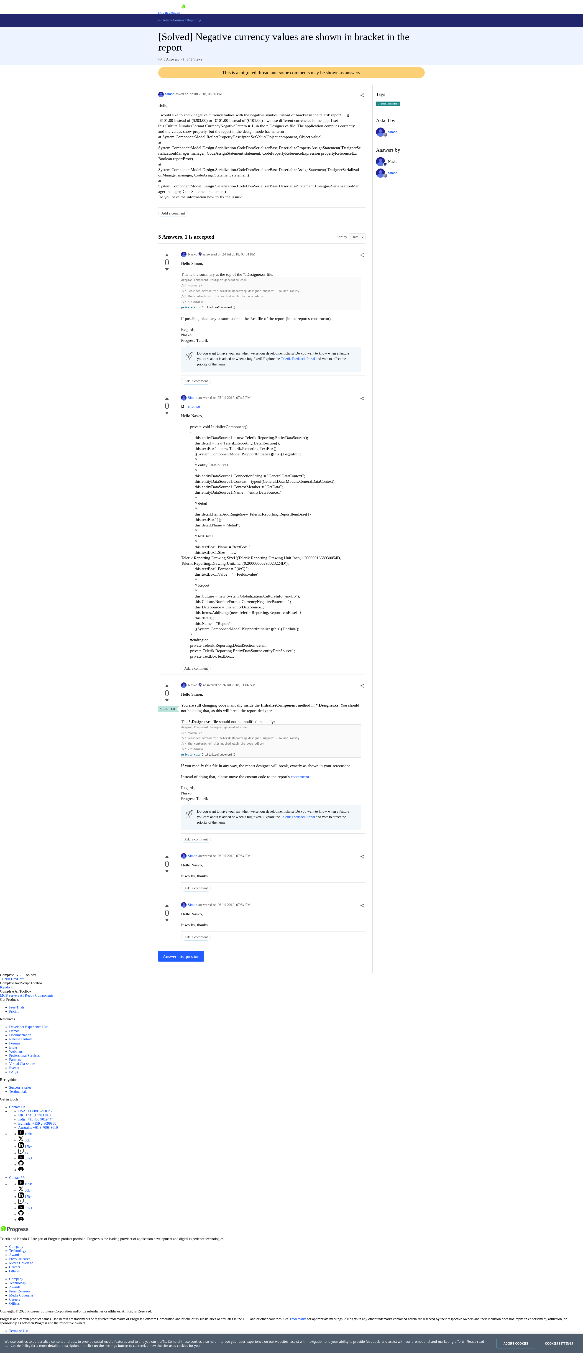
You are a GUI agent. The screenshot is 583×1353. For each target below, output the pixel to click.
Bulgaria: (37, 1123)
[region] (291, 1343)
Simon (169, 94)
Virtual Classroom (22, 1064)
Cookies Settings (559, 1343)
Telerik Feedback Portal (298, 359)
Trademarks (297, 1319)
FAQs (13, 1072)
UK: (35, 1115)
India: (35, 1119)
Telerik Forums (172, 20)
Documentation (20, 1035)
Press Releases (19, 1259)
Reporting (194, 20)
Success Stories (20, 1087)
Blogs (13, 1047)
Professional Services (24, 1055)
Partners (15, 1060)
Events (14, 1068)
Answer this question (181, 956)
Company (16, 1246)
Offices (14, 1271)
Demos (14, 1031)
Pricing (14, 1011)
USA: (35, 1111)
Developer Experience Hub (29, 1027)
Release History (20, 1039)
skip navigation (169, 12)
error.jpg (194, 406)
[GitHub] (21, 1165)
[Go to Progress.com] (15, 1231)
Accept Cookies (516, 1343)
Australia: (38, 1127)
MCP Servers (9, 995)
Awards (14, 1255)
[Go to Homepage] (183, 12)
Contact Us (17, 1107)
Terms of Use (18, 1331)
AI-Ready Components (36, 995)
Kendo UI (7, 987)
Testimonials (18, 1091)
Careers (14, 1267)
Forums (14, 1043)
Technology (17, 1251)
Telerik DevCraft (12, 979)
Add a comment (173, 213)
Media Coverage (21, 1263)
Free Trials (16, 1007)
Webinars (16, 1051)
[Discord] (21, 1170)
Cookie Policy (20, 1345)
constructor (300, 776)
